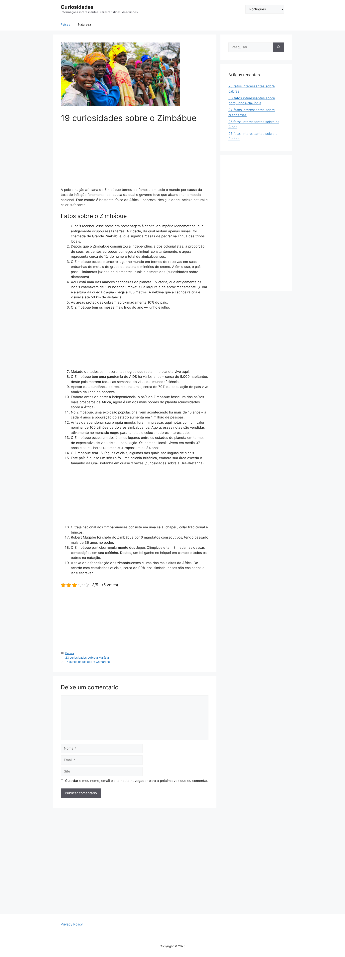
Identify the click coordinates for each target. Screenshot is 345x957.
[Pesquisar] (278, 47)
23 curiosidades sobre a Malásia (87, 657)
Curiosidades (77, 7)
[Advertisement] (134, 158)
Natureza (84, 24)
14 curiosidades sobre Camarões (87, 661)
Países (65, 24)
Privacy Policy (72, 924)
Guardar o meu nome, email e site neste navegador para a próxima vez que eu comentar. (136, 781)
